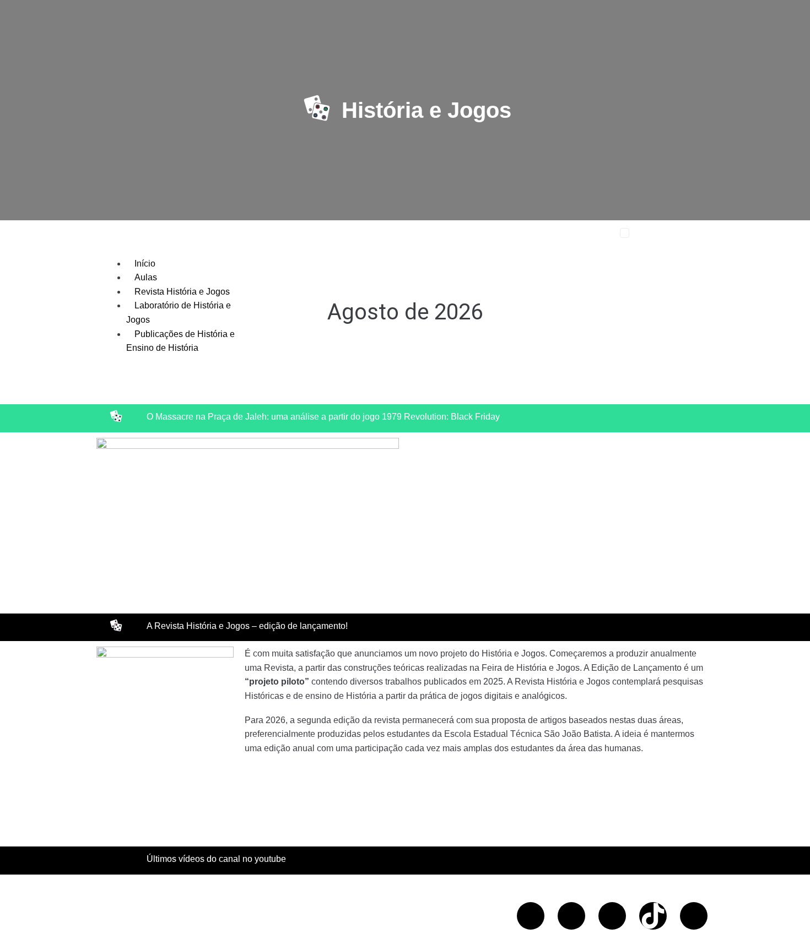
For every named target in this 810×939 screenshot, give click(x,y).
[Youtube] (571, 916)
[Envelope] (694, 916)
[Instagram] (612, 916)
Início (144, 263)
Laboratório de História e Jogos (178, 312)
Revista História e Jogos (182, 291)
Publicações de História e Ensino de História (180, 341)
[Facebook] (530, 916)
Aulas (145, 277)
